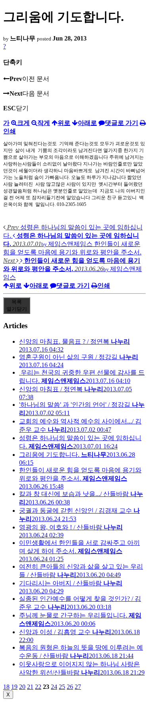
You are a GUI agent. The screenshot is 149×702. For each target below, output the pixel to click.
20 (22, 686)
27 (78, 686)
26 (70, 686)
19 (14, 686)
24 (54, 686)
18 (6, 686)
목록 (16, 305)
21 (30, 686)
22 (38, 686)
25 (62, 686)
